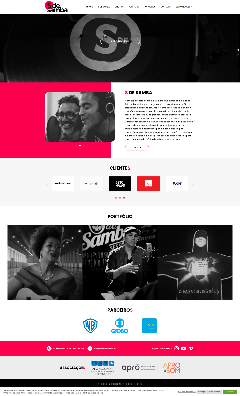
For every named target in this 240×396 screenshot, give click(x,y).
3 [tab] (80, 145)
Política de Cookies (187, 392)
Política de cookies (132, 384)
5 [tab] (88, 145)
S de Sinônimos (120, 41)
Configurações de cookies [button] (209, 392)
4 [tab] (84, 145)
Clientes (119, 6)
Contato (165, 6)
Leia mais (137, 147)
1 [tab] (72, 145)
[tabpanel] (80, 117)
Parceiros (150, 6)
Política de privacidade (109, 384)
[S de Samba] (56, 6)
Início (89, 6)
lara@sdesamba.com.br (104, 348)
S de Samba (104, 6)
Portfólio (134, 6)
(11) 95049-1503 (76, 348)
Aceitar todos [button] (229, 392)
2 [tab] (76, 145)
